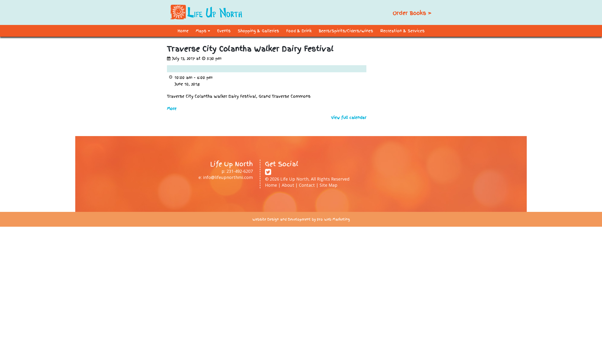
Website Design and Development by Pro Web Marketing (301, 219)
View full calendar (348, 117)
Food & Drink (299, 31)
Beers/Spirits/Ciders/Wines (346, 31)
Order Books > (412, 13)
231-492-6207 (239, 171)
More (172, 108)
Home (183, 31)
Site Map (328, 185)
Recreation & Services (402, 31)
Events (224, 31)
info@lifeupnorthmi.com (228, 177)
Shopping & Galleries (258, 31)
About (288, 185)
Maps (202, 31)
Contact (307, 185)
